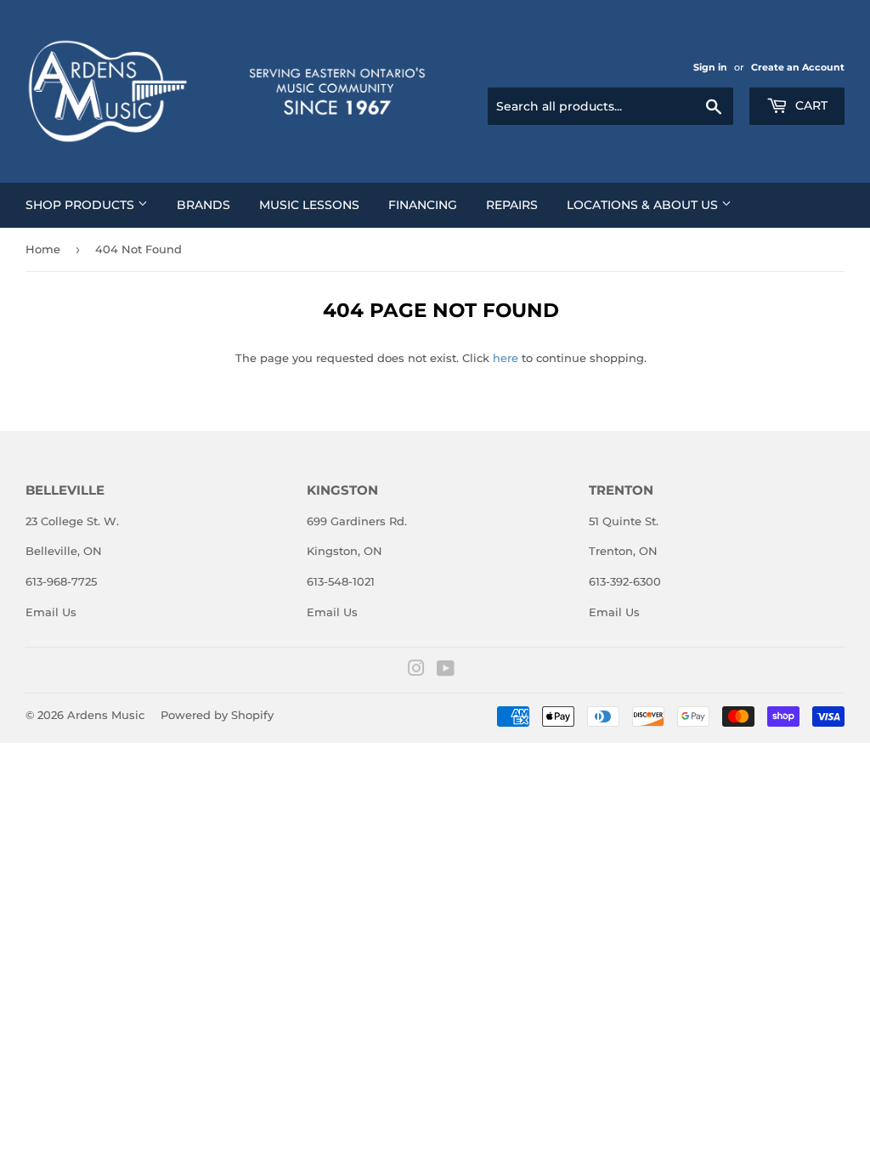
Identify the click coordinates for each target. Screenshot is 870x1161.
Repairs (512, 204)
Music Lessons (309, 204)
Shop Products (81, 204)
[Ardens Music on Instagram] (416, 670)
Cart (810, 105)
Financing (422, 204)
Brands (203, 204)
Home (42, 249)
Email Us (50, 612)
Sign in (710, 67)
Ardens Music (105, 715)
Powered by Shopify (217, 715)
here (505, 358)
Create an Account (798, 67)
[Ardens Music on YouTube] (446, 670)
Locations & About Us (644, 204)
